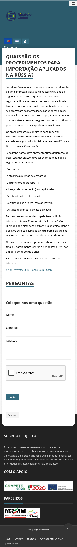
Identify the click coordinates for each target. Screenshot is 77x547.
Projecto (31, 539)
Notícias (19, 539)
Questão (11, 340)
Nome (10, 315)
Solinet (46, 529)
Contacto (12, 328)
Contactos (12, 543)
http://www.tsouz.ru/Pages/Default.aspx (29, 270)
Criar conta (10, 47)
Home (7, 539)
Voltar (12, 415)
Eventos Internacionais (51, 539)
